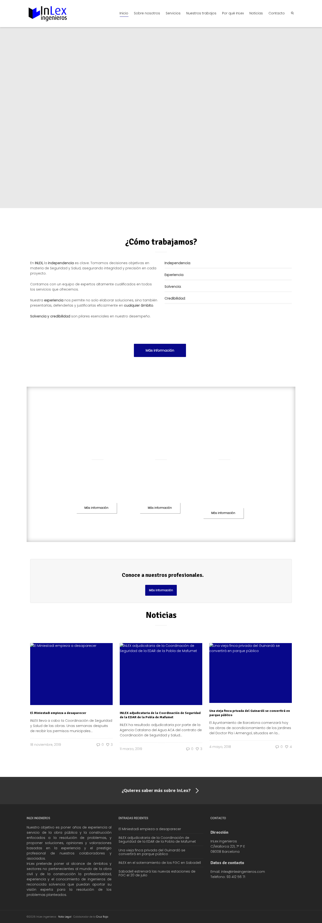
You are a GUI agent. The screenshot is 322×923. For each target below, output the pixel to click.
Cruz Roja (102, 917)
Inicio (124, 13)
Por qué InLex (233, 13)
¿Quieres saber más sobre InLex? (156, 790)
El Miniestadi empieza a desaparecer (58, 713)
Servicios (173, 13)
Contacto (276, 13)
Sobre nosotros (147, 13)
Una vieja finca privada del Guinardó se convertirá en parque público (152, 852)
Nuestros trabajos (201, 13)
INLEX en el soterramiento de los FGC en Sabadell (160, 862)
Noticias (256, 13)
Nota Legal (64, 917)
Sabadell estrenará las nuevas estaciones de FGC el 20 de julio (157, 873)
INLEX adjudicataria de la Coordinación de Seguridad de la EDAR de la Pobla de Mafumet (160, 715)
